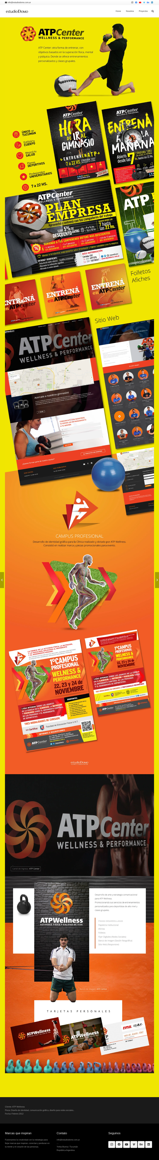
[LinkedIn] (152, 2)
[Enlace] (17, 11)
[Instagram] (132, 2)
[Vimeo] (144, 2)
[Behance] (148, 2)
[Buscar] (152, 11)
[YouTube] (140, 2)
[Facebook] (136, 2)
